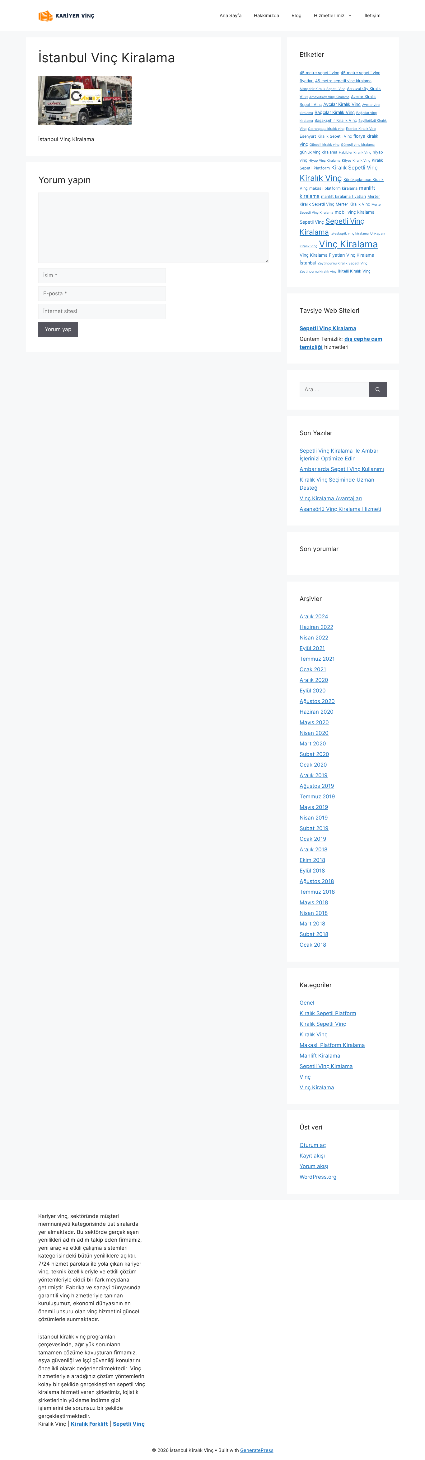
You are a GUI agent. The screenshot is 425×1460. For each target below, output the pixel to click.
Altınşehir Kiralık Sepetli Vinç (322, 89)
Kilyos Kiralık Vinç (356, 161)
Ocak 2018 (313, 945)
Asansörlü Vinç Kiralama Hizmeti (340, 509)
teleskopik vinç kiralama (349, 233)
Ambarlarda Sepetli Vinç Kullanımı (342, 469)
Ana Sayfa (230, 15)
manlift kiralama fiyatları (343, 196)
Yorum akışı (314, 1166)
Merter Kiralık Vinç (353, 204)
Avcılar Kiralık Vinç (342, 104)
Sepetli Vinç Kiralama (326, 1066)
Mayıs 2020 (314, 722)
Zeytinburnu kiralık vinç (318, 271)
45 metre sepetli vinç (319, 72)
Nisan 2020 (314, 733)
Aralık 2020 (314, 680)
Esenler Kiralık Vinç (361, 129)
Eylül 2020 (313, 690)
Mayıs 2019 (314, 807)
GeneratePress (256, 1450)
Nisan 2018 (314, 913)
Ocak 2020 (313, 765)
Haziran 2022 (316, 627)
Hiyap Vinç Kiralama (324, 161)
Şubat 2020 (314, 754)
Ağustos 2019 (317, 786)
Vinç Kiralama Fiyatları (322, 255)
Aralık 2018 (313, 849)
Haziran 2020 (317, 712)
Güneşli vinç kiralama (358, 145)
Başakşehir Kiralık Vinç (336, 120)
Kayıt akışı (312, 1156)
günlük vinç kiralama (318, 152)
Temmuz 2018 (317, 892)
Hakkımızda (266, 15)
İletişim (373, 15)
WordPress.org (318, 1177)
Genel (307, 1003)
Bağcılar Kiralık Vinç (335, 112)
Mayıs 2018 (314, 902)
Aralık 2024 (314, 616)
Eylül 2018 (312, 871)
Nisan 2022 (314, 638)
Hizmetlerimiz (329, 15)
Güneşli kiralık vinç (324, 145)
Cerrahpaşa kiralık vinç (326, 129)
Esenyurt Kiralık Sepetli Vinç (326, 136)
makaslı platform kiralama (333, 188)
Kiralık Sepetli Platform (328, 1013)
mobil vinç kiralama (355, 212)
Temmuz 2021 (317, 659)
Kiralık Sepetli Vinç (354, 167)
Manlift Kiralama (320, 1056)
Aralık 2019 (314, 775)
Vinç (305, 1077)
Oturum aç (313, 1145)
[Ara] (378, 389)
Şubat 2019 (314, 828)
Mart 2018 (312, 923)
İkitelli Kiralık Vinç (354, 271)
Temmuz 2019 (317, 796)
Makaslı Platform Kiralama (332, 1045)
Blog (296, 15)
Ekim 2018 (312, 860)
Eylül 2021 (312, 648)
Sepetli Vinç (312, 222)
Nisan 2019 (314, 818)
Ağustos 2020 (317, 701)
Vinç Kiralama (348, 244)
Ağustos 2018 (317, 881)
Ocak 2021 (313, 669)
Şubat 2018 (314, 934)
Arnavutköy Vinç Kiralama (329, 97)
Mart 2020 (313, 743)
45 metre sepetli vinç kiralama (343, 80)
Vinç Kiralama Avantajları (331, 498)
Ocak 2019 (313, 839)
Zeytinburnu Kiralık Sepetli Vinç (342, 263)
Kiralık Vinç (321, 178)
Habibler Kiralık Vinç (355, 152)
